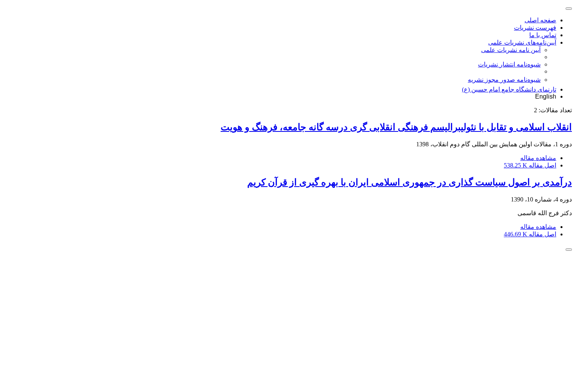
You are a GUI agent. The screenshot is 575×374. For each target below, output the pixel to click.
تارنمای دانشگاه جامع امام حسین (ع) (509, 89)
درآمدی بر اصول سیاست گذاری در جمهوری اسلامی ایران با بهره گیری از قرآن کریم (409, 182)
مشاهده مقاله (538, 158)
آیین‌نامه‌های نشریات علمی (522, 42)
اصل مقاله (530, 165)
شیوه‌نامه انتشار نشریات (509, 64)
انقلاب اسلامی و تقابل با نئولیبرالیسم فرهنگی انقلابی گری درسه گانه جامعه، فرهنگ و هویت (396, 127)
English (545, 96)
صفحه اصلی (540, 20)
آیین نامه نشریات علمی (511, 50)
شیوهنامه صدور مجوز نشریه (504, 79)
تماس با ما (542, 35)
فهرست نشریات (535, 27)
